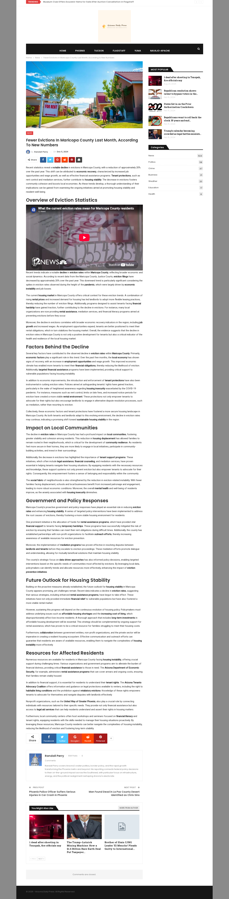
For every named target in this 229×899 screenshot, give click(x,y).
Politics (151, 161)
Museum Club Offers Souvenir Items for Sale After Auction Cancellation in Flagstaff (88, 1)
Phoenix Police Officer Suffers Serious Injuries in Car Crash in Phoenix (52, 793)
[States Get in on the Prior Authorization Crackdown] (155, 107)
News (29, 133)
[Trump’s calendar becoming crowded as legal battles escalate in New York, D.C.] (155, 134)
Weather (152, 181)
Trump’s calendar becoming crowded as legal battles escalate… (182, 132)
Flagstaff (119, 50)
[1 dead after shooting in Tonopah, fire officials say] (46, 827)
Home (63, 50)
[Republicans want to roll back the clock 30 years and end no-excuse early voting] (155, 121)
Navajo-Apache (160, 50)
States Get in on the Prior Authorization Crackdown (179, 105)
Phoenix (80, 50)
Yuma (138, 50)
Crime (151, 168)
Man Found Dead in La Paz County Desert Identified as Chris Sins (114, 793)
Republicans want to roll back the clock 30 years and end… (182, 119)
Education (153, 187)
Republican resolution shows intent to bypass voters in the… (181, 92)
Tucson (99, 50)
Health (151, 193)
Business (152, 174)
